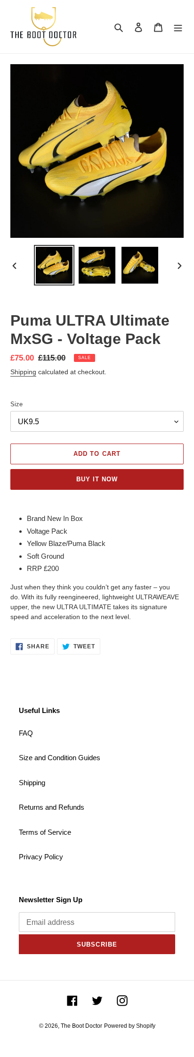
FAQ (26, 733)
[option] (54, 265)
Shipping (23, 372)
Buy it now (97, 479)
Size (16, 404)
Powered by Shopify (129, 1026)
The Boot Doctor (81, 1026)
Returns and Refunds (51, 807)
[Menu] (178, 27)
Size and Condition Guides (59, 758)
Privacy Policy (41, 857)
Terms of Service (45, 832)
